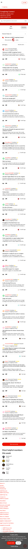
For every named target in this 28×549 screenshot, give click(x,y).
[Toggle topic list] (25, 33)
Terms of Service (7, 529)
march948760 (8, 428)
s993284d (7, 310)
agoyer (6, 361)
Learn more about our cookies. (15, 539)
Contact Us (2, 497)
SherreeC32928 (8, 94)
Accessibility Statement (8, 531)
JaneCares (7, 250)
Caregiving (4, 7)
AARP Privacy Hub (7, 528)
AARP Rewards (3, 491)
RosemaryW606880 (9, 173)
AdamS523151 (8, 125)
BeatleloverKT (9, 456)
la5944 (6, 203)
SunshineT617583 (9, 279)
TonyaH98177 (8, 157)
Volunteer (2, 487)
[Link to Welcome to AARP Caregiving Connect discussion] (3, 38)
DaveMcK (8, 468)
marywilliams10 (8, 142)
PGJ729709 (7, 411)
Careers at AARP (4, 506)
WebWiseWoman (9, 464)
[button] (14, 546)
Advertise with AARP (5, 505)
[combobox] (14, 21)
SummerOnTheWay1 (9, 343)
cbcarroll (7, 110)
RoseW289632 (8, 327)
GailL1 (6, 379)
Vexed (7, 472)
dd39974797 (8, 188)
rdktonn (7, 265)
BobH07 (8, 460)
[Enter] (1, 21)
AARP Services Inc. (4, 512)
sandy (17, 40)
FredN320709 (8, 64)
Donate (2, 485)
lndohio (6, 79)
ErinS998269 (8, 234)
